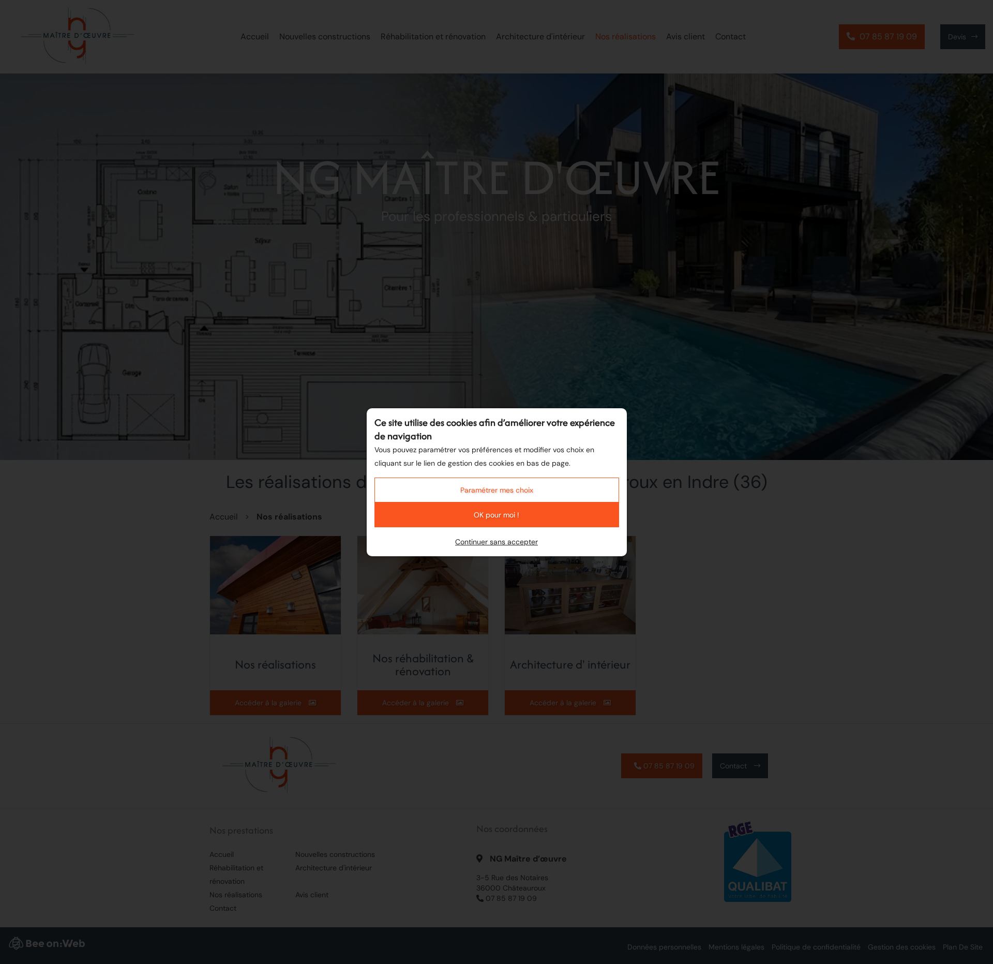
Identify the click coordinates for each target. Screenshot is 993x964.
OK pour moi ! (496, 515)
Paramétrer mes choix (496, 490)
